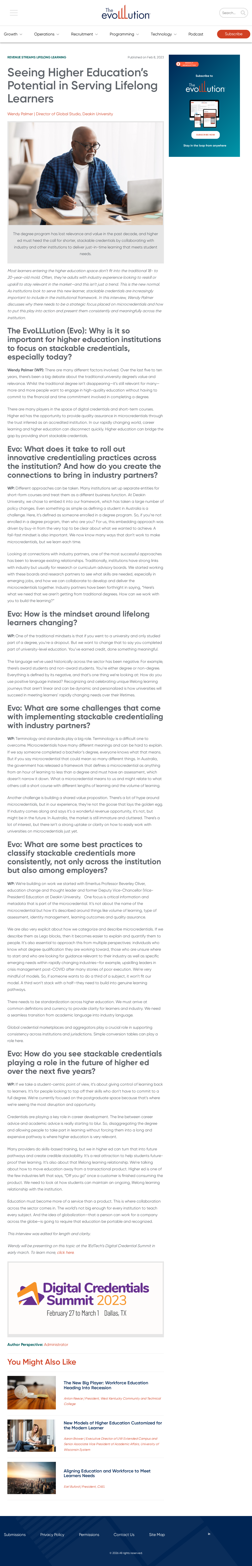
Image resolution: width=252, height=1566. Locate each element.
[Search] (243, 13)
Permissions (89, 1534)
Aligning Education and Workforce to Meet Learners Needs (107, 1473)
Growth (10, 34)
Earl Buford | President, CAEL (84, 1486)
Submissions (15, 1534)
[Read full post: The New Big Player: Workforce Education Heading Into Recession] (31, 1393)
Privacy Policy (52, 1534)
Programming (122, 34)
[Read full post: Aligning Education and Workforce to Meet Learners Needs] (31, 1479)
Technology (161, 34)
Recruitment (82, 34)
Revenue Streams (21, 57)
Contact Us (124, 1534)
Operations (44, 34)
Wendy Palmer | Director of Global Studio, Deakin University (60, 114)
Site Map (157, 1534)
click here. (65, 1252)
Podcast (196, 34)
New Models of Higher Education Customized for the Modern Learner (113, 1425)
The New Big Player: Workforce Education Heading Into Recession (106, 1385)
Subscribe (233, 34)
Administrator (56, 1344)
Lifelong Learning (51, 57)
